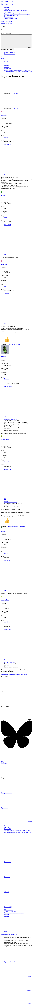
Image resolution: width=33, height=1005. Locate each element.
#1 (5, 174)
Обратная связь (8, 910)
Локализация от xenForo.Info (10, 934)
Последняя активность (11, 15)
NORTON (15, 93)
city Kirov (7, 461)
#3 (5, 323)
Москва (6, 379)
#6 (5, 590)
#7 (5, 659)
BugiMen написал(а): (10, 662)
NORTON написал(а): (10, 419)
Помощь (6, 914)
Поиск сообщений (21, 10)
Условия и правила (10, 911)
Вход (2, 58)
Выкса (6, 217)
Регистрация (4, 61)
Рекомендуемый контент (11, 14)
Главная (6, 7)
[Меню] (1, 3)
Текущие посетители (10, 18)
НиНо (6, 137)
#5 (5, 499)
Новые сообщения (9, 10)
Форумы (6, 9)
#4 (5, 416)
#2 (5, 254)
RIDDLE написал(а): (10, 502)
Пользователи (8, 17)
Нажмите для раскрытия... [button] (12, 430)
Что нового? (8, 12)
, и (16, 526)
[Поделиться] (17, 159)
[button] (17, 847)
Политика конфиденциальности (13, 913)
